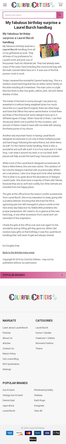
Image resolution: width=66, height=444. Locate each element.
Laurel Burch (42, 327)
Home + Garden (43, 332)
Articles (6, 343)
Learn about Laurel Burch (15, 327)
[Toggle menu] (5, 5)
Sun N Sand (8, 390)
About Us (7, 338)
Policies (7, 332)
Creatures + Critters (45, 338)
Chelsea (38, 395)
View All (38, 410)
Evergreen (39, 405)
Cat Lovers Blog (11, 359)
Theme (39, 348)
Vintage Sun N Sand (13, 395)
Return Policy (9, 353)
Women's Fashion (45, 343)
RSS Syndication (11, 364)
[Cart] (61, 4)
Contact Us (8, 348)
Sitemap (7, 369)
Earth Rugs (39, 400)
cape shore (8, 405)
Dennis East (9, 400)
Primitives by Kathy (43, 390)
